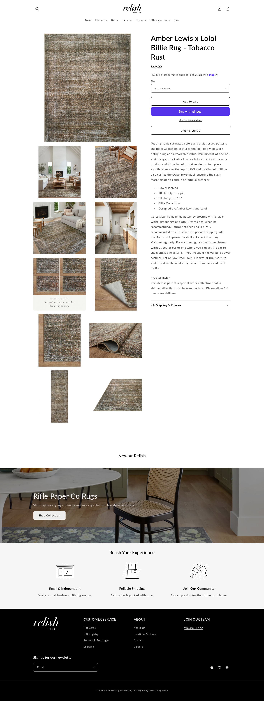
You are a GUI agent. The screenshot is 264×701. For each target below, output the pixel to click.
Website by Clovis (159, 690)
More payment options (190, 120)
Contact (138, 640)
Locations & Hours (145, 634)
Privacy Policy (141, 690)
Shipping (89, 646)
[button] (37, 9)
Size (153, 81)
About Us (139, 627)
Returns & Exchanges (96, 640)
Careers (138, 646)
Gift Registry (91, 634)
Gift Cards (90, 627)
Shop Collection (49, 515)
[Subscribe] (94, 667)
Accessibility (126, 690)
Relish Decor (110, 690)
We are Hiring (193, 627)
